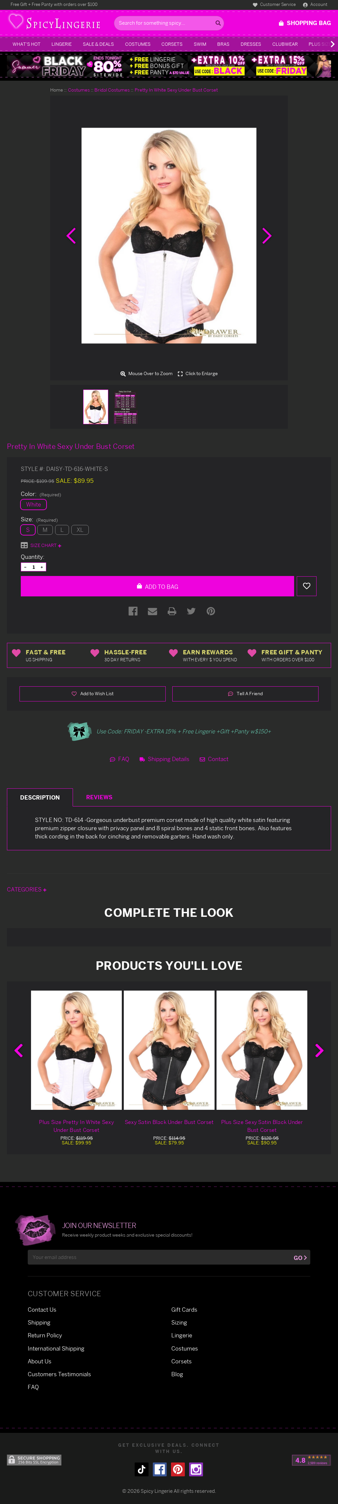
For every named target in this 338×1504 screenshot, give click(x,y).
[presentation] (71, 236)
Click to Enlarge (201, 373)
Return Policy (45, 1335)
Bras (223, 44)
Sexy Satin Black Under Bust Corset (169, 1122)
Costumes (138, 44)
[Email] (152, 611)
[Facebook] (133, 611)
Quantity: (33, 557)
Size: (39, 519)
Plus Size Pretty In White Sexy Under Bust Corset (76, 1126)
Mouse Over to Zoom (150, 373)
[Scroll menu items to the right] (325, 44)
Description (40, 797)
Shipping (39, 1322)
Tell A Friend (249, 693)
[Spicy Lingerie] (58, 23)
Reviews (99, 797)
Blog (177, 1374)
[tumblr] (142, 1469)
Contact (217, 758)
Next (319, 1050)
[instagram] (196, 1469)
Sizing (179, 1322)
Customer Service (277, 4)
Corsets (172, 44)
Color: (41, 494)
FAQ (123, 758)
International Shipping (56, 1348)
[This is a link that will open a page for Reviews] (311, 1460)
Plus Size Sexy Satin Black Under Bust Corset (262, 1126)
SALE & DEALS (98, 44)
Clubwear (285, 44)
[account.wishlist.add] (307, 586)
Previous (18, 1050)
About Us (39, 1361)
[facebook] (160, 1469)
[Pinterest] (211, 611)
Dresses (251, 44)
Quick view (76, 1050)
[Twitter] (191, 611)
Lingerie (61, 44)
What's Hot (27, 44)
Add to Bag (161, 586)
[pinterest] (178, 1469)
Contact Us (42, 1309)
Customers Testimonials (59, 1374)
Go (298, 1257)
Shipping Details (168, 758)
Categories (25, 889)
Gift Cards (184, 1309)
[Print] (172, 611)
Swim (200, 44)
